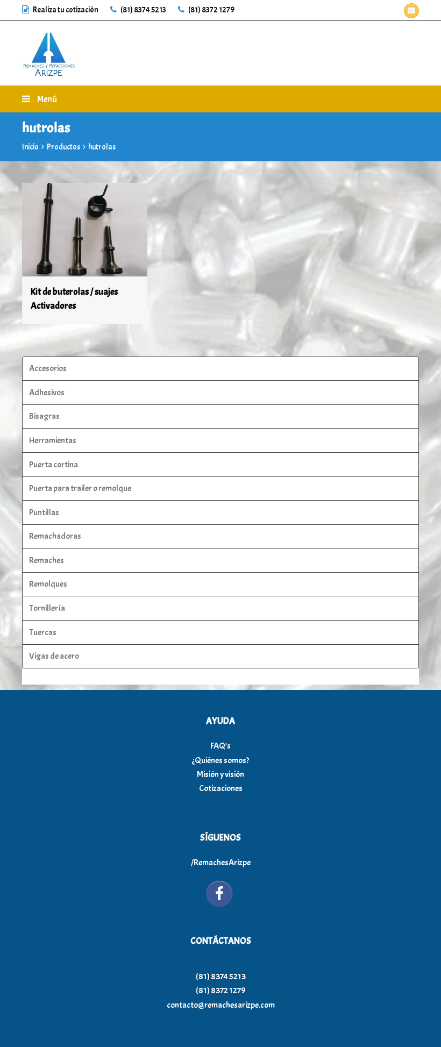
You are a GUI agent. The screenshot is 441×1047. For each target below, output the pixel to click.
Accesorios (48, 368)
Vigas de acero (54, 656)
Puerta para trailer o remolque (80, 488)
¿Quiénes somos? (220, 760)
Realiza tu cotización (65, 10)
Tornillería (47, 608)
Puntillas (44, 512)
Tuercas (42, 632)
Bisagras (44, 416)
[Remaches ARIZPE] (49, 51)
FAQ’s (220, 745)
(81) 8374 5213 (142, 10)
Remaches (46, 560)
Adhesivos (47, 392)
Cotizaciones (221, 788)
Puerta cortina (53, 464)
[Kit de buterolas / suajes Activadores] (84, 229)
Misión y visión (220, 774)
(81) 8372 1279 (210, 10)
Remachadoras (55, 536)
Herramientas (52, 440)
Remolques (48, 584)
